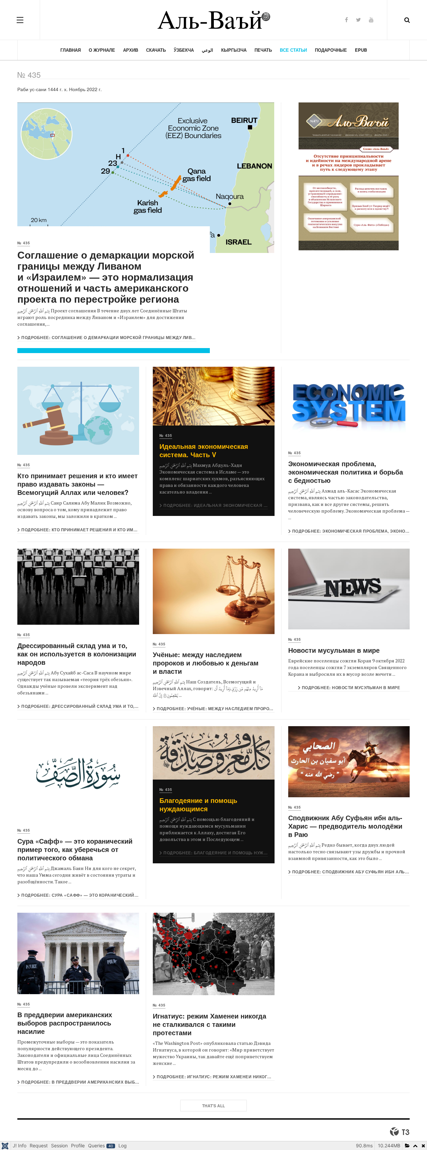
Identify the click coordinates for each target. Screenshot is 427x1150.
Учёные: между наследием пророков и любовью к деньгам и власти (206, 662)
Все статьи (293, 50)
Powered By (400, 1132)
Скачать (156, 50)
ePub (361, 50)
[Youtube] (371, 19)
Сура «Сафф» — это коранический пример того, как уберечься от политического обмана (74, 849)
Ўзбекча (184, 50)
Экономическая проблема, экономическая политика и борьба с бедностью (345, 472)
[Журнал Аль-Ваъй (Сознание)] (213, 20)
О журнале (102, 50)
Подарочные (331, 50)
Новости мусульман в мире (334, 650)
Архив (130, 50)
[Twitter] (358, 19)
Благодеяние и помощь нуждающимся (198, 804)
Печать (263, 50)
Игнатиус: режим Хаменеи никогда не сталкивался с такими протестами (209, 1024)
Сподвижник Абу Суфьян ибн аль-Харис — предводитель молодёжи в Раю (345, 826)
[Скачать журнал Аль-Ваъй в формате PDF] (349, 176)
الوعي (207, 50)
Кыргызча (234, 50)
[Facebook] (346, 19)
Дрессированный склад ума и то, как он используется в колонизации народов (76, 653)
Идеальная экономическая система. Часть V (203, 450)
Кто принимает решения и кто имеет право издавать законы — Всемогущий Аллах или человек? (77, 484)
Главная (70, 50)
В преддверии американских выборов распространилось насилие (64, 1023)
